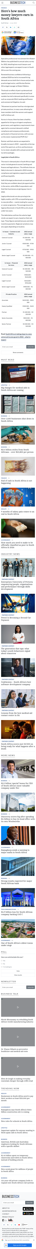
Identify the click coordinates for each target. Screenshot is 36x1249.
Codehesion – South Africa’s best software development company (16, 683)
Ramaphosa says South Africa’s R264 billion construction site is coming (16, 1111)
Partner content (8, 579)
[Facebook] (3, 27)
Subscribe (31, 347)
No (4, 964)
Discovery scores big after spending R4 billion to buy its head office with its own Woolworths (18, 819)
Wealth (3, 509)
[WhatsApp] (14, 27)
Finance (4, 8)
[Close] (33, 1240)
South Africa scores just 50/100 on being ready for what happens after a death (18, 746)
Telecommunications (8, 909)
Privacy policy (8, 1217)
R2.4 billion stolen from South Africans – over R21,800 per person (17, 451)
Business (4, 416)
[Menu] (2, 3)
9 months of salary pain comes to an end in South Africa (17, 513)
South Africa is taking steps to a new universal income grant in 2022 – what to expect (16, 337)
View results (18, 975)
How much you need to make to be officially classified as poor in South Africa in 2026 (17, 545)
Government (5, 540)
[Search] (34, 2)
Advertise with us (9, 1211)
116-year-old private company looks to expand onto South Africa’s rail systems (17, 1182)
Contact (5, 1214)
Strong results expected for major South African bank (16, 882)
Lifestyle (4, 385)
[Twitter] (6, 27)
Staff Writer (5, 23)
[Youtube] (19, 1224)
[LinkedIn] (10, 27)
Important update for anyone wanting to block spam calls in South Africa (18, 1131)
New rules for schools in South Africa (16, 1121)
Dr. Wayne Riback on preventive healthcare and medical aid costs (14, 1050)
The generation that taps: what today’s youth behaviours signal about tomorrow (15, 651)
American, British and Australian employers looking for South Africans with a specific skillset (16, 1144)
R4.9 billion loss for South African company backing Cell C (16, 913)
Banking (4, 447)
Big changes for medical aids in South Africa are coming (15, 389)
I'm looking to (7, 967)
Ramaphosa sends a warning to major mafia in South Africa (15, 851)
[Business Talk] (24, 1224)
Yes (4, 960)
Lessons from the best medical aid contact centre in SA (16, 714)
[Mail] (18, 27)
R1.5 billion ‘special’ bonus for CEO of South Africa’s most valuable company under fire (17, 785)
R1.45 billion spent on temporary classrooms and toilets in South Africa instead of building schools (16, 1157)
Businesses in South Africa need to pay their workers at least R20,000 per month (17, 1098)
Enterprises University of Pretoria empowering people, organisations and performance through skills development (17, 585)
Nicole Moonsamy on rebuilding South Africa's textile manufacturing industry (17, 1021)
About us (5, 1208)
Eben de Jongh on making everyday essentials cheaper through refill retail (17, 1080)
